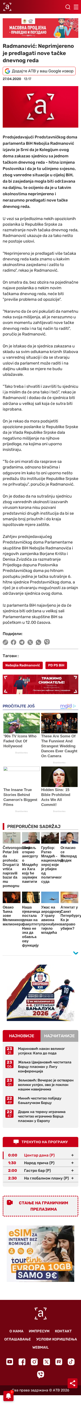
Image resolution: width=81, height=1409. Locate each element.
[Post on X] (30, 642)
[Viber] (40, 1375)
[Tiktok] (71, 1361)
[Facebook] (21, 1361)
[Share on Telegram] (22, 642)
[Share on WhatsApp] (38, 642)
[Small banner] (40, 993)
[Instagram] (34, 1361)
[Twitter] (46, 1361)
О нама (16, 1331)
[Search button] (67, 7)
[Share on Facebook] (13, 642)
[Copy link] (5, 642)
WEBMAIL (40, 1347)
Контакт (63, 1331)
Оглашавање (17, 1339)
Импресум (39, 1331)
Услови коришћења (56, 1339)
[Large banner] (40, 28)
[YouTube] (9, 1361)
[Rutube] (58, 1361)
